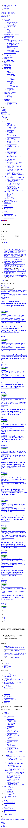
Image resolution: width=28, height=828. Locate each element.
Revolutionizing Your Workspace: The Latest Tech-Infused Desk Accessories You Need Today (15, 655)
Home (2, 280)
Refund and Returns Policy (10, 675)
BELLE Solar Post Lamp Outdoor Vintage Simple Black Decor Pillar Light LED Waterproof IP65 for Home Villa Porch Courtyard (14, 266)
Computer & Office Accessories (11, 34)
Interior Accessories (11, 23)
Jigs (11, 78)
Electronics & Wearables (13, 43)
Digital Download (8, 37)
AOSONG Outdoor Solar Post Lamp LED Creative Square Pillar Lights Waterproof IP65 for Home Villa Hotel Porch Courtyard (15, 275)
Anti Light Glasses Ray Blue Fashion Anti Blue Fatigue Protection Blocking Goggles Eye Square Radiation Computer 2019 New (14, 357)
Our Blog (6, 667)
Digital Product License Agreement (12, 682)
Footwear (6, 58)
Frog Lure (12, 75)
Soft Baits (12, 79)
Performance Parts (11, 25)
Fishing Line (10, 60)
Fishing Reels (7, 54)
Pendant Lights (7, 68)
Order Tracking (7, 666)
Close (2, 228)
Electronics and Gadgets (16, 162)
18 (4, 617)
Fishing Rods (10, 81)
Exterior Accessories (14, 165)
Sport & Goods (7, 69)
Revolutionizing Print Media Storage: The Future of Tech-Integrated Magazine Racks (14, 648)
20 (4, 620)
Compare (6, 812)
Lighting (10, 168)
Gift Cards (6, 62)
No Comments (15, 650)
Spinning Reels (10, 89)
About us (6, 665)
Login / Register (8, 814)
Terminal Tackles (8, 93)
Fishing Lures (10, 74)
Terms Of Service (8, 678)
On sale (5, 242)
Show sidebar (4, 286)
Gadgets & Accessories (12, 46)
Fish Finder (9, 72)
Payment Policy (7, 676)
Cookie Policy (7, 686)
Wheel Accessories (11, 26)
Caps (8, 29)
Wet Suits (9, 104)
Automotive (7, 20)
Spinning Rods (13, 85)
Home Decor (10, 47)
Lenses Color (4, 336)
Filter (17, 236)
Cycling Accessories (9, 36)
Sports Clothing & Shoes (13, 51)
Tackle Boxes (10, 90)
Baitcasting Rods (14, 82)
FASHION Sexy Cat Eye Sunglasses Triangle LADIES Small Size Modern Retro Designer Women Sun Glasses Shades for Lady (12, 438)
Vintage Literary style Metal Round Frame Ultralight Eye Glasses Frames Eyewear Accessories (12, 597)
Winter (8, 33)
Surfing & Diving (11, 102)
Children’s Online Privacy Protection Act (14, 679)
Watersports (6, 100)
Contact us (6, 663)
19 (4, 618)
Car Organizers (12, 163)
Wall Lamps (7, 99)
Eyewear (9, 30)
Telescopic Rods (14, 86)
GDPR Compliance (8, 681)
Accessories (7, 19)
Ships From (3, 365)
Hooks (8, 95)
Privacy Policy (7, 674)
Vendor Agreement (8, 688)
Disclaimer (6, 685)
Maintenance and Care (15, 169)
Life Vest (9, 32)
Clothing (6, 27)
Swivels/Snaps (10, 97)
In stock (6, 243)
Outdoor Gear (10, 50)
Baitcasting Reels (11, 55)
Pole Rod (12, 83)
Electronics (6, 39)
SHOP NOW (4, 220)
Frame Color (4, 337)
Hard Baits (12, 76)
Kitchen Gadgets (11, 48)
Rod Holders (10, 88)
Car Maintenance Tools (12, 22)
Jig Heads (9, 96)
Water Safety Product (12, 103)
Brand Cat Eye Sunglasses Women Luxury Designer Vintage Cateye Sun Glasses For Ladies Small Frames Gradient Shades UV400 (12, 573)
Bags (8, 71)
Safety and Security (14, 172)
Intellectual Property (9, 683)
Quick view (3, 314)
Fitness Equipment (11, 44)
